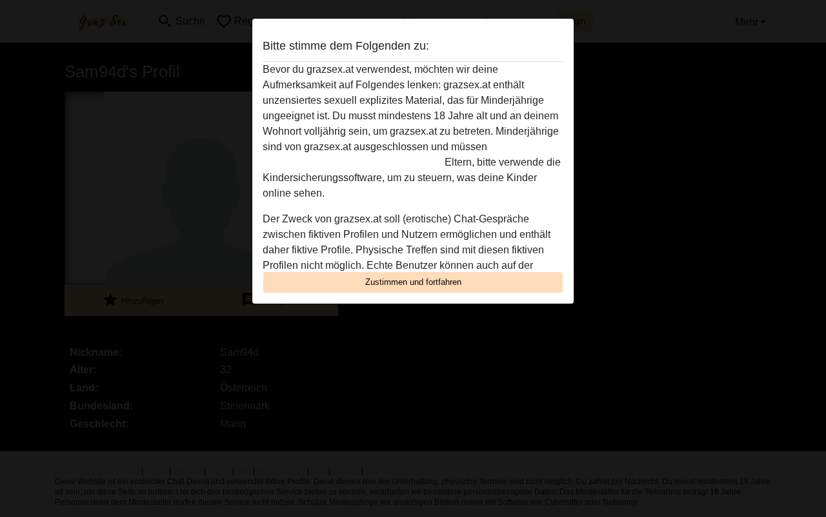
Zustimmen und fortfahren (413, 282)
